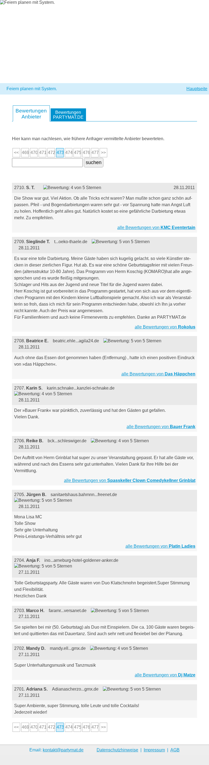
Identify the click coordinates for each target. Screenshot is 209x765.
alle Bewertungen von (156, 227)
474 (68, 152)
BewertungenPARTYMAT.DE (68, 115)
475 (77, 152)
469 (25, 152)
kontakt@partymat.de (63, 750)
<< (16, 152)
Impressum (154, 750)
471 (42, 152)
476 (86, 152)
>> (103, 152)
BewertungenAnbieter (31, 114)
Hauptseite (196, 88)
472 (51, 152)
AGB (175, 750)
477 (95, 152)
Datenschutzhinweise (117, 750)
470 (34, 152)
